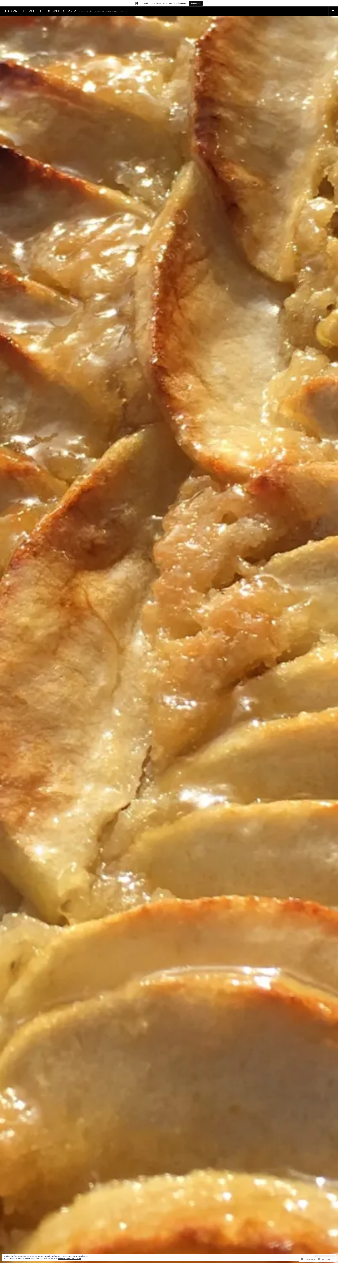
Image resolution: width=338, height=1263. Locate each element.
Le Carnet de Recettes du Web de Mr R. (40, 11)
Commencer (196, 3)
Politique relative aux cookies (69, 1258)
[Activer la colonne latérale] (333, 11)
